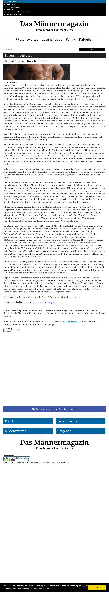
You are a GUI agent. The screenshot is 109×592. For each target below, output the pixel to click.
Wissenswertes (27, 39)
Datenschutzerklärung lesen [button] (40, 589)
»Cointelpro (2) (9, 4)
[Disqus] (54, 369)
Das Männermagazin (54, 24)
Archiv (29, 55)
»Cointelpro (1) (9, 9)
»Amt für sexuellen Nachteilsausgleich (17, 12)
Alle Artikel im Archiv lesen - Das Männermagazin (54, 409)
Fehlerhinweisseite (70, 321)
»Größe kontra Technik (12, 14)
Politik (70, 39)
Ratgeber (86, 39)
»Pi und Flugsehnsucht (12, 7)
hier (8, 316)
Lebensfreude (52, 39)
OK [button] (97, 587)
